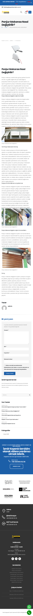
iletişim (26, 293)
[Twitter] (16, 558)
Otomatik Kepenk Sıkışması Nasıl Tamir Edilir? (14, 407)
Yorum (6, 330)
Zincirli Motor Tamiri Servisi (16, 576)
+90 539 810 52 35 (20, 551)
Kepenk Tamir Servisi (16, 568)
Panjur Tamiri (19, 291)
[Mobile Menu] (29, 12)
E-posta (7, 353)
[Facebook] (12, 558)
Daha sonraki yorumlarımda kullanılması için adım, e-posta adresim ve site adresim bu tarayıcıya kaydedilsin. (16, 367)
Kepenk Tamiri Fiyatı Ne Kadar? (10, 419)
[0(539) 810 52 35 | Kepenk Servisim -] (6, 12)
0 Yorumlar (17, 40)
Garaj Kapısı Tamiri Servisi (16, 578)
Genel (4, 434)
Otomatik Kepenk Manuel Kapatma (11, 415)
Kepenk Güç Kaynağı (16, 582)
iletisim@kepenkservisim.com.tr (16, 554)
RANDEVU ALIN (16, 466)
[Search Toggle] (21, 12)
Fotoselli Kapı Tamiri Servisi (16, 574)
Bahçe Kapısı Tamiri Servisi (16, 580)
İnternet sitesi (8, 359)
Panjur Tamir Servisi (16, 570)
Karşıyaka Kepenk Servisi (8, 423)
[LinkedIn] (19, 558)
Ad (5, 346)
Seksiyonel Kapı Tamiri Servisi (16, 572)
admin (11, 40)
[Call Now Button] (29, 612)
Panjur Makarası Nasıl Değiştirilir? (11, 411)
